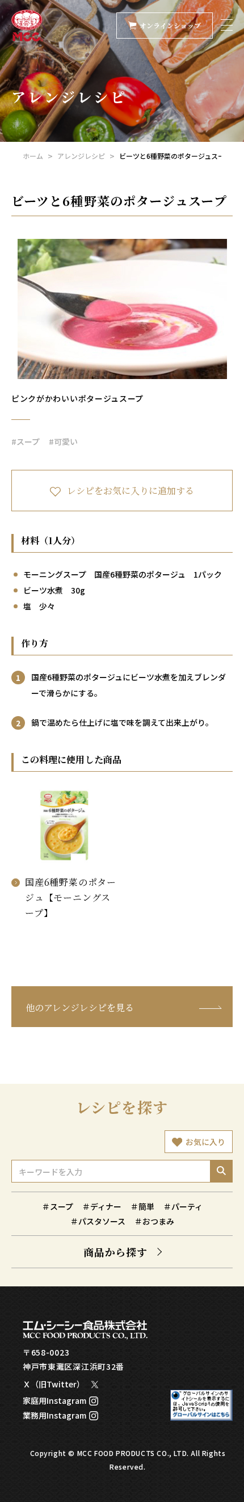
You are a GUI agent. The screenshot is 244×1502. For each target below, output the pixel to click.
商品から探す (115, 1251)
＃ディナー (101, 1206)
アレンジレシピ (81, 156)
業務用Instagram (54, 1415)
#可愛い (63, 441)
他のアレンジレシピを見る (80, 1007)
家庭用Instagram (54, 1400)
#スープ (25, 441)
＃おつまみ (154, 1221)
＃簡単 (142, 1206)
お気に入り (205, 1141)
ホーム (33, 156)
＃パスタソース (97, 1221)
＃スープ (57, 1206)
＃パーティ (183, 1206)
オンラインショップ (170, 25)
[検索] (221, 1171)
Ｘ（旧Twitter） (54, 1384)
